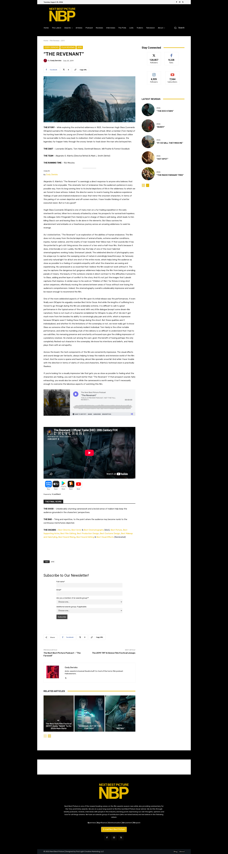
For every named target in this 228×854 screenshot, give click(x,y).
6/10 (52, 562)
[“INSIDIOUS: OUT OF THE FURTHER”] (89, 713)
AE (58, 720)
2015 (63, 40)
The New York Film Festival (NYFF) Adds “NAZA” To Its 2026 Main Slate (59, 726)
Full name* (60, 582)
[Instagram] (179, 2)
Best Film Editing (68, 533)
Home (46, 40)
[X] (182, 2)
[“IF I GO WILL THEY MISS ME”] (148, 141)
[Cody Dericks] (46, 60)
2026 (89, 723)
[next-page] (49, 736)
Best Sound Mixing (66, 537)
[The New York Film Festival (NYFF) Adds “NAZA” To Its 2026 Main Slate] (59, 713)
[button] (178, 28)
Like (171, 54)
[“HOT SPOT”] (148, 157)
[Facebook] (176, 2)
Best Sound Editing (85, 537)
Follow (154, 54)
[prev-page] (45, 736)
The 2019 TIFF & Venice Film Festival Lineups (113, 653)
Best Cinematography (94, 530)
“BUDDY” (160, 127)
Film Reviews (54, 40)
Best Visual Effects (105, 537)
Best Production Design (88, 533)
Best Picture (116, 530)
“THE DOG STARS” (165, 111)
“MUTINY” (120, 728)
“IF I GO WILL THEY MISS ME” (169, 143)
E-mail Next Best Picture (114, 829)
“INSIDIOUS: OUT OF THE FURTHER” (89, 727)
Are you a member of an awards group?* (72, 598)
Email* (58, 590)
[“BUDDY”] (148, 125)
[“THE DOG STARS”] (148, 109)
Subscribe (172, 73)
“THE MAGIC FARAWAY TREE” (170, 175)
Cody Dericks (52, 47)
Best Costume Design (110, 533)
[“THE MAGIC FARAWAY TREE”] (148, 173)
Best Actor (76, 530)
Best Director (64, 530)
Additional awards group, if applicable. (71, 607)
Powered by (48, 494)
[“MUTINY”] (120, 713)
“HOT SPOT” (162, 159)
